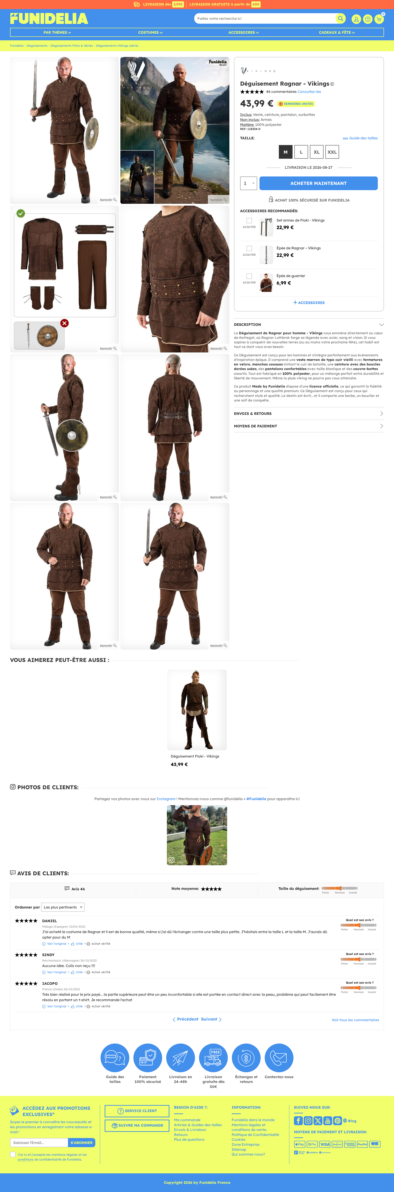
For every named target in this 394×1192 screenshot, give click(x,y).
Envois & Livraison (190, 1129)
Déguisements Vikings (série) (117, 45)
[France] (298, 1121)
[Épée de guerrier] (266, 282)
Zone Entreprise (245, 1144)
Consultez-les (309, 91)
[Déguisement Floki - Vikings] (197, 710)
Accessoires (241, 32)
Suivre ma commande (140, 1125)
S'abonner (82, 1142)
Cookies (239, 1139)
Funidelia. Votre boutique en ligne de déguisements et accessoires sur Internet (49, 18)
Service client (140, 1111)
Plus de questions (189, 1139)
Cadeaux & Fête (335, 32)
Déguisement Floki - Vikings (195, 756)
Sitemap (239, 1149)
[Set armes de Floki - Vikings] (266, 227)
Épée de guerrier (291, 275)
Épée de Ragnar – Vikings (299, 248)
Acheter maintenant (318, 183)
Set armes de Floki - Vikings (301, 220)
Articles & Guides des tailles (198, 1125)
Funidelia (16, 45)
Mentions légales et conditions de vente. (249, 1127)
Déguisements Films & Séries (72, 45)
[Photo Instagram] (197, 835)
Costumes (148, 32)
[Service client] (368, 19)
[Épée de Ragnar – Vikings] (266, 255)
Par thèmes (55, 32)
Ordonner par (27, 907)
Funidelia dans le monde (253, 1120)
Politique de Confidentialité (255, 1134)
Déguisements (37, 45)
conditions (26, 1159)
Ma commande (187, 1120)
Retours (181, 1134)
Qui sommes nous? (248, 1154)
